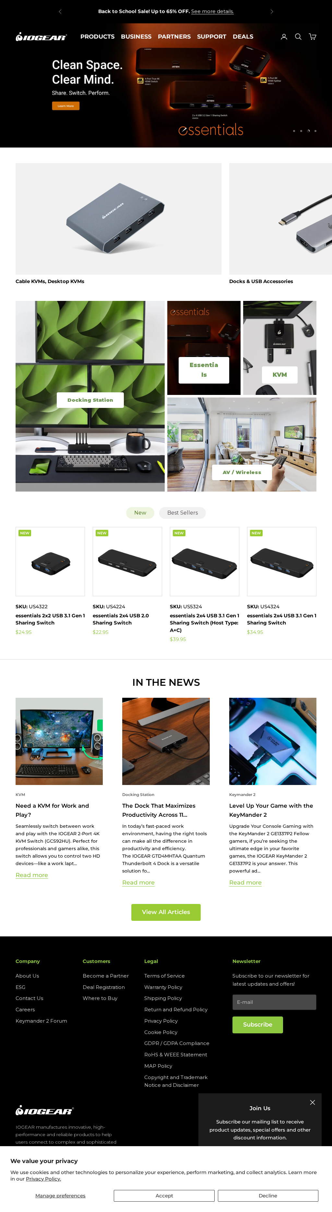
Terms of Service (164, 976)
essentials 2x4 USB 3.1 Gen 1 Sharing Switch (281, 619)
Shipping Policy (163, 998)
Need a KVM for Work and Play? (52, 810)
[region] (166, 85)
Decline (268, 1196)
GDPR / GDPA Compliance (176, 1043)
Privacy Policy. (43, 1179)
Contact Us (29, 998)
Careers (25, 1009)
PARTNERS (174, 36)
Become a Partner (106, 976)
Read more (32, 875)
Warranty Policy (163, 987)
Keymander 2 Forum (41, 1021)
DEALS (243, 36)
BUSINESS (136, 36)
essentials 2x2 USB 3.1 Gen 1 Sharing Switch (50, 619)
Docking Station (138, 794)
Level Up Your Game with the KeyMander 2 (271, 810)
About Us (27, 976)
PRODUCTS (97, 36)
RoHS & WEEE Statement (175, 1055)
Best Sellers (182, 513)
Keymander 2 (242, 794)
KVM (20, 794)
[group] (166, 85)
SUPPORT (211, 36)
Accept (164, 1196)
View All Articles (166, 912)
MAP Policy (158, 1066)
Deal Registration (104, 987)
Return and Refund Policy (176, 1009)
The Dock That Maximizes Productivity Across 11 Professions (159, 810)
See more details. (212, 11)
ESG (20, 987)
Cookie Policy (160, 1032)
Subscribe (257, 1024)
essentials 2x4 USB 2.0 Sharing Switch (121, 619)
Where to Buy (100, 998)
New (140, 513)
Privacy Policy (161, 1021)
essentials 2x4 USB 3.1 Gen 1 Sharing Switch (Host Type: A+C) (204, 622)
